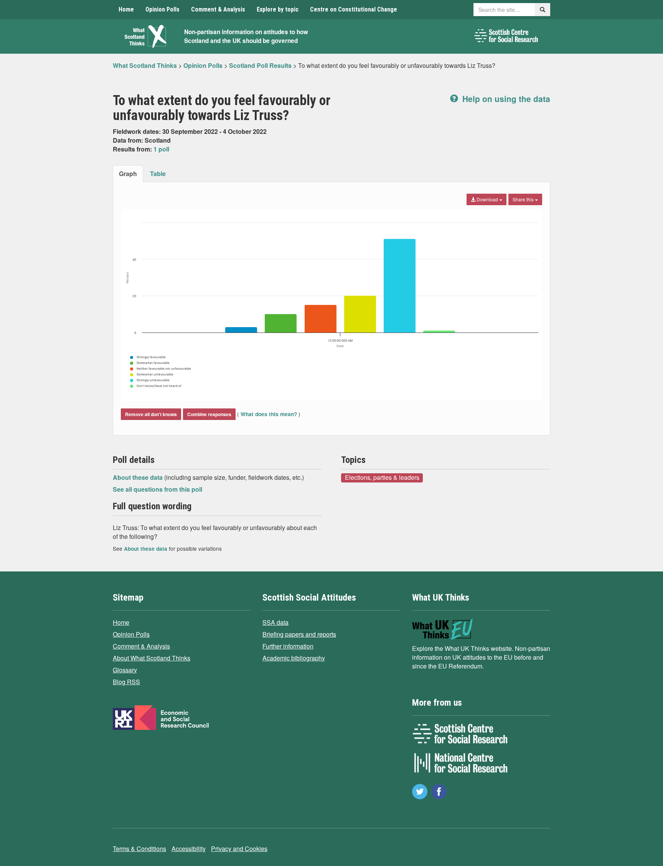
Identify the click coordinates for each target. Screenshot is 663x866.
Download (487, 199)
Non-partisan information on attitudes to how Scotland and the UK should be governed (246, 36)
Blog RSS (126, 681)
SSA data (275, 622)
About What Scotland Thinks (151, 658)
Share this (524, 199)
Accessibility (189, 848)
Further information (287, 646)
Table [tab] (158, 173)
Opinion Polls (162, 9)
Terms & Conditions (139, 848)
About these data (138, 477)
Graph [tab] (128, 173)
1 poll (161, 149)
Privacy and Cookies (239, 848)
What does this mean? (269, 414)
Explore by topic (278, 9)
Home (126, 9)
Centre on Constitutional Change (353, 9)
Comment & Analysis (218, 9)
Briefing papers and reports (299, 634)
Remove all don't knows (151, 414)
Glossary (125, 669)
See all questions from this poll (157, 489)
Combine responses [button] (209, 414)
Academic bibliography (293, 658)
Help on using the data (505, 98)
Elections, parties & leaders (382, 477)
